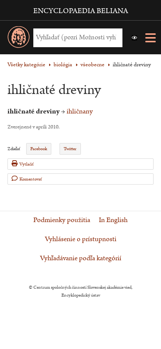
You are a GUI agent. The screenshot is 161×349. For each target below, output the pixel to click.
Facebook (38, 149)
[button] (134, 37)
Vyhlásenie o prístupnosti (80, 239)
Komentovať (30, 179)
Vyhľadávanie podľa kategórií (80, 258)
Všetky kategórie (26, 65)
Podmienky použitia (61, 220)
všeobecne (92, 65)
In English (113, 220)
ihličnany (80, 111)
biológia (63, 65)
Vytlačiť (26, 164)
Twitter (70, 149)
